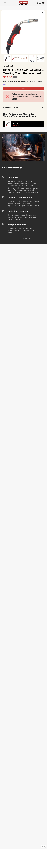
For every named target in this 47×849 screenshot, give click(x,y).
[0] (42, 3)
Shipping (4, 78)
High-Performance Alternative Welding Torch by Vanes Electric (19, 115)
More (27, 238)
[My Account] (40, 3)
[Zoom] (43, 12)
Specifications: (10, 108)
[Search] (36, 3)
